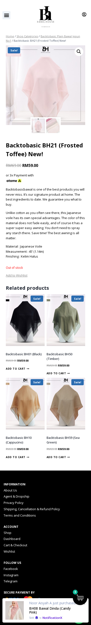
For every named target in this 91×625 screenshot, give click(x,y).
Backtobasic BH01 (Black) (24, 354)
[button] (6, 15)
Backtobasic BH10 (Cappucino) (19, 440)
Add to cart (15, 368)
